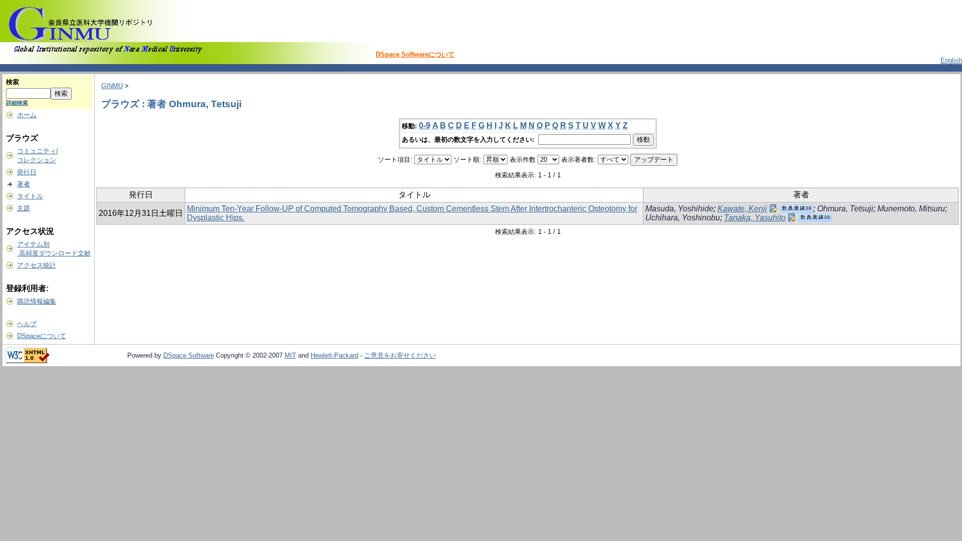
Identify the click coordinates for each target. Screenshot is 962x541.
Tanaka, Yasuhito (755, 217)
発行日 (27, 172)
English (951, 60)
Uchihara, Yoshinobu (682, 217)
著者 (23, 184)
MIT (290, 355)
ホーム (27, 115)
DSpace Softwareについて (415, 54)
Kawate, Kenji (742, 208)
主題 (23, 208)
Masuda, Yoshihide (679, 208)
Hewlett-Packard (334, 355)
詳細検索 (17, 103)
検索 (12, 82)
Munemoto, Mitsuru (911, 208)
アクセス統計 (36, 265)
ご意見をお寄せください (400, 355)
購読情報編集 (36, 301)
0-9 (424, 125)
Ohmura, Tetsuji (845, 208)
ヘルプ (27, 324)
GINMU (112, 86)
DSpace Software (188, 355)
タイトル (30, 196)
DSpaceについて (41, 336)
